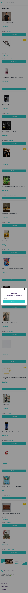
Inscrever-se (14, 301)
